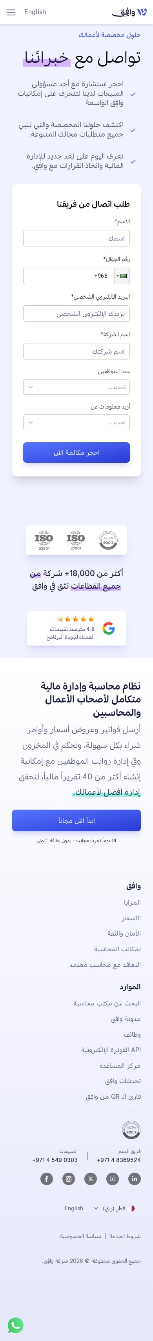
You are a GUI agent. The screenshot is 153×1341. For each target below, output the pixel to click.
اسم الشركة (116, 334)
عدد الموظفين (114, 371)
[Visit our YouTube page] (112, 1179)
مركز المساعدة (120, 1065)
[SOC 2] (108, 540)
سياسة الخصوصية (80, 1236)
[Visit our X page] (90, 1179)
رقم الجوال (118, 258)
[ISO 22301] (44, 540)
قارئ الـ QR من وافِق (113, 1096)
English (35, 12)
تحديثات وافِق (123, 1081)
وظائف (132, 1034)
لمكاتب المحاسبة (117, 949)
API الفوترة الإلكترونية (111, 1050)
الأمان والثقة (124, 933)
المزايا (132, 902)
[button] (122, 276)
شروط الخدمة (125, 1236)
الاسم (123, 221)
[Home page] (128, 12)
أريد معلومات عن (110, 406)
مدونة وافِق (126, 1019)
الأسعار (131, 918)
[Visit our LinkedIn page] (134, 1179)
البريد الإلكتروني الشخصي (102, 296)
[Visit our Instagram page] (68, 1179)
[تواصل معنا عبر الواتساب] (15, 1325)
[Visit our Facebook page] (46, 1179)
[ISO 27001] (76, 540)
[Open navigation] (10, 12)
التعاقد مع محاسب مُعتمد (105, 965)
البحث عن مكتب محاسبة (107, 1003)
